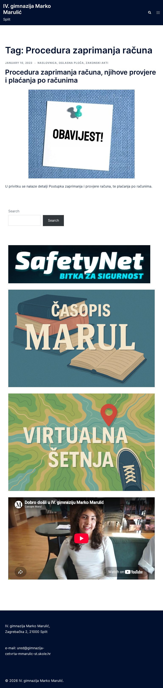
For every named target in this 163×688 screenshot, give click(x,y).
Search (13, 211)
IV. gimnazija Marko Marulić (27, 9)
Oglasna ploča (71, 62)
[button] (149, 12)
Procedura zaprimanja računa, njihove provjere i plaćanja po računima (80, 76)
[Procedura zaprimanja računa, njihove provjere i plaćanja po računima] (81, 134)
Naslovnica (47, 62)
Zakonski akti (97, 62)
